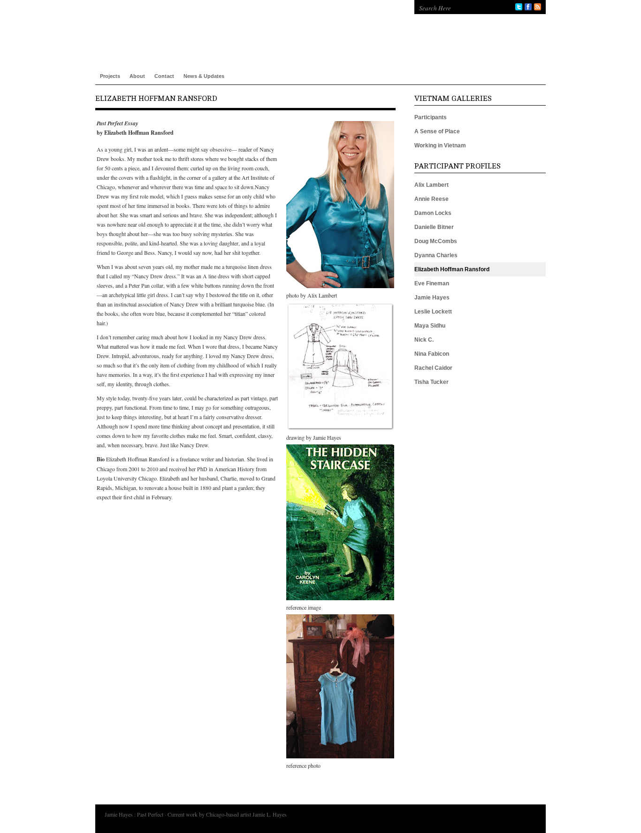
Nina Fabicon (431, 354)
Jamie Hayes (432, 297)
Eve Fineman (431, 283)
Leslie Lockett (433, 311)
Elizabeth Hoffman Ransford (451, 269)
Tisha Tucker (431, 382)
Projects (110, 76)
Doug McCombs (435, 241)
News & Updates (203, 76)
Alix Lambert (431, 185)
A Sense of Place (437, 131)
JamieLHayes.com (245, 28)
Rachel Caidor (433, 368)
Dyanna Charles (436, 255)
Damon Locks (432, 213)
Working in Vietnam (440, 145)
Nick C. (424, 339)
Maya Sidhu (429, 325)
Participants (430, 117)
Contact (164, 76)
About (137, 76)
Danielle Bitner (434, 227)
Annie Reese (431, 199)
